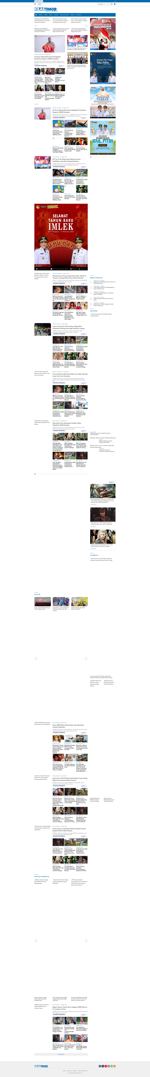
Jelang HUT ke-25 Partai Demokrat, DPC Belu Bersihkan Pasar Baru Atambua (42, 609)
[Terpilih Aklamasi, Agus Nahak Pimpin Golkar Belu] (61, 601)
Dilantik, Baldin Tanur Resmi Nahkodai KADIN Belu (105, 441)
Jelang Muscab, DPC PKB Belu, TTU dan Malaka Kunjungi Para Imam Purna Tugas (78, 609)
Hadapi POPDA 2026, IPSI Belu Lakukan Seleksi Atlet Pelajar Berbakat (95, 800)
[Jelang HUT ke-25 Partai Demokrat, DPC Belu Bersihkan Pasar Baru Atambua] (42, 601)
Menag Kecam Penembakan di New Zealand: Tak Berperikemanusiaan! (104, 282)
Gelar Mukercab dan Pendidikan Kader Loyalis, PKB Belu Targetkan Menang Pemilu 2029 (61, 30)
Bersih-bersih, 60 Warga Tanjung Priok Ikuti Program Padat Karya (103, 305)
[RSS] (114, 1066)
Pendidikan (78, 14)
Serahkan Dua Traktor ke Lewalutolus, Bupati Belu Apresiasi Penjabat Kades (107, 450)
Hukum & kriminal (64, 14)
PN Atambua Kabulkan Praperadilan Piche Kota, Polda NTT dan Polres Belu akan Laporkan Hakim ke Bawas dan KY (61, 999)
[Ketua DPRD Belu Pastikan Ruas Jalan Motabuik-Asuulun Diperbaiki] (42, 747)
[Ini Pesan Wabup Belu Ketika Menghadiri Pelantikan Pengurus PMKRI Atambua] (49, 43)
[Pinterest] (105, 1066)
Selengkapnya (61, 1054)
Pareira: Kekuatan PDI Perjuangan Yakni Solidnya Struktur (78, 29)
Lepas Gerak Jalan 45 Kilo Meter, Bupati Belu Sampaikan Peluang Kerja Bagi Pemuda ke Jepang (101, 677)
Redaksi (74, 1070)
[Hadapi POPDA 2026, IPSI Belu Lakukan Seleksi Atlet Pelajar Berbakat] (96, 738)
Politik (50, 14)
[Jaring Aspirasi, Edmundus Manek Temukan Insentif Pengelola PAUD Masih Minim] (42, 848)
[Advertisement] (103, 468)
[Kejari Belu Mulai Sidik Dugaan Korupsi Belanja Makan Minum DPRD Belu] (42, 937)
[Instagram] (108, 1066)
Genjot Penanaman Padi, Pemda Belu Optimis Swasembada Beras (100, 434)
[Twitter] (103, 1066)
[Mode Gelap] (115, 4)
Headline (36, 54)
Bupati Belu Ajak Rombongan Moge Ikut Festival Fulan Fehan (109, 800)
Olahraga (72, 14)
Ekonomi (56, 14)
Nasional (40, 14)
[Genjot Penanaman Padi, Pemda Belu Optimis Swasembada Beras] (103, 371)
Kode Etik (69, 1070)
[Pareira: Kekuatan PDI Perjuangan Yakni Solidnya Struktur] (79, 22)
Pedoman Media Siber (83, 1070)
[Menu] (35, 4)
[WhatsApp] (111, 1066)
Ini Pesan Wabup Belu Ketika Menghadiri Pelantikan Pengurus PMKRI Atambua (72, 1)
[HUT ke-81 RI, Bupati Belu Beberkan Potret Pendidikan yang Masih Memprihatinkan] (77, 41)
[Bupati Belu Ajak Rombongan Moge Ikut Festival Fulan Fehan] (110, 738)
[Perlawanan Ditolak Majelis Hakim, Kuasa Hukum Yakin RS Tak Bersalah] (79, 883)
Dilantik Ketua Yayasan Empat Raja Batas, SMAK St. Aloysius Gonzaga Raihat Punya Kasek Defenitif (76, 67)
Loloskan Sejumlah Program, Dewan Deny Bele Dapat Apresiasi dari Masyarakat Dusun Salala (42, 30)
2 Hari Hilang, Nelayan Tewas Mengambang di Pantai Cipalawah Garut (104, 288)
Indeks (39, 4)
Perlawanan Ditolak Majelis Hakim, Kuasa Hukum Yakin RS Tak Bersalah (79, 891)
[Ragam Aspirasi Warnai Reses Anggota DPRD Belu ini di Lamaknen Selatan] (42, 1027)
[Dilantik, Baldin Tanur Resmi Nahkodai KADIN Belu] (102, 438)
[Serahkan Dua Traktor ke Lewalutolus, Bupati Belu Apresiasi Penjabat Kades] (103, 446)
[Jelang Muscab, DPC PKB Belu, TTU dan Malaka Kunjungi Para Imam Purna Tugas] (79, 601)
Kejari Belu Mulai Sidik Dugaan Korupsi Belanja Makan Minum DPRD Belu (41, 999)
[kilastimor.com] (46, 9)
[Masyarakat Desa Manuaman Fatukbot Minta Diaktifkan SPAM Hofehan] (42, 445)
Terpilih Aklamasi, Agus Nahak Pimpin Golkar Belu (60, 608)
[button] (111, 4)
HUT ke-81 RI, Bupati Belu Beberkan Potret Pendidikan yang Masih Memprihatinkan (77, 49)
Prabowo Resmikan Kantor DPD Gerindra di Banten (103, 299)
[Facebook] (100, 1066)
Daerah (45, 14)
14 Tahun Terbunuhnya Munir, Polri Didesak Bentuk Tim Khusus (103, 293)
